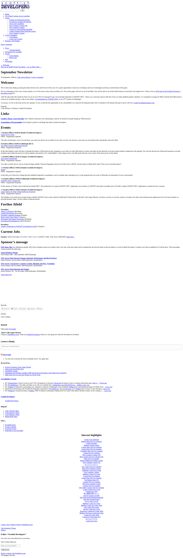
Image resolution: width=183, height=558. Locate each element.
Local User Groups (15, 39)
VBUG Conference (7, 211)
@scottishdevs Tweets (8, 379)
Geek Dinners (14, 56)
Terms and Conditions (16, 24)
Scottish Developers (52, 5)
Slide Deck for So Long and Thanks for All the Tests (22, 375)
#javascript (57, 383)
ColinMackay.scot (13, 334)
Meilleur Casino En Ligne (91, 474)
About (7, 18)
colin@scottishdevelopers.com (144, 103)
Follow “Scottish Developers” (13, 534)
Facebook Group (10, 429)
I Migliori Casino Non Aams (91, 470)
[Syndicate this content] (1, 355)
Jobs (6, 59)
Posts (2, 44)
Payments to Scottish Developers (20, 22)
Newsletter (8, 61)
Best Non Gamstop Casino (92, 484)
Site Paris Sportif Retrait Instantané (91, 497)
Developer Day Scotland (13, 52)
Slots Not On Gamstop (91, 459)
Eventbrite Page (10, 425)
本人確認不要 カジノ (91, 493)
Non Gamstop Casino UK (91, 462)
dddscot (11, 387)
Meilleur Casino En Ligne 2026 (91, 505)
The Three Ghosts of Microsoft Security (14, 146)
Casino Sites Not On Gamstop (91, 447)
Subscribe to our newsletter (14, 430)
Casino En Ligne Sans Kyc (91, 517)
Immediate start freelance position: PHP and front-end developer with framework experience (36, 373)
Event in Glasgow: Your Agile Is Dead (18, 367)
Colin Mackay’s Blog (12, 413)
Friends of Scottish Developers (19, 20)
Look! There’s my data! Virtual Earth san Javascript (18, 192)
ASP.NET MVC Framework (10, 181)
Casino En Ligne (91, 521)
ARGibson (67, 389)
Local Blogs (13, 37)
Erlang (3, 170)
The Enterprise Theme (8, 528)
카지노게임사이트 (91, 501)
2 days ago (85, 385)
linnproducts (13, 383)
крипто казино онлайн (91, 495)
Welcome (5, 65)
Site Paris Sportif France (91, 499)
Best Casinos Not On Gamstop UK (91, 457)
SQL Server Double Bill (9, 158)
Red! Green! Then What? (9, 217)
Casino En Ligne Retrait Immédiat (20, 29)
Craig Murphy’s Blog (12, 415)
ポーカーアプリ (91, 519)
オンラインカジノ (91, 464)
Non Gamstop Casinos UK (18, 26)
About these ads (6, 275)
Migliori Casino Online (91, 445)
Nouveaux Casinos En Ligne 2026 (91, 511)
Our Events (7, 355)
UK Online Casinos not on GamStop (17, 16)
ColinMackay (13, 385)
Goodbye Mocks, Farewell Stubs (12, 119)
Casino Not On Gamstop (91, 476)
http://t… (95, 383)
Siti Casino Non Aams (91, 507)
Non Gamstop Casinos (16, 27)
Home (7, 14)
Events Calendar (10, 427)
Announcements (14, 50)
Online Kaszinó (91, 443)
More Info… (71, 237)
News (7, 48)
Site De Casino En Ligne (91, 509)
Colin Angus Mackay (24, 77)
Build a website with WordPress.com (13, 553)
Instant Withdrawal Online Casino (91, 461)
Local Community (11, 35)
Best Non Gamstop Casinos (91, 468)
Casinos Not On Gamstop (91, 482)
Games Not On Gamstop (91, 453)
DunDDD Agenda (11, 371)
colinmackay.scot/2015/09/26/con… (64, 385)
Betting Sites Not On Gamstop (91, 441)
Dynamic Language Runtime (10, 215)
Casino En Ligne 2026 (91, 515)
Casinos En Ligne (92, 491)
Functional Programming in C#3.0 (12, 221)
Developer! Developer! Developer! (12, 219)
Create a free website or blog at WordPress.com (17, 525)
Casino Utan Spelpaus (91, 440)
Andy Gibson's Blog (12, 411)
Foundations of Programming (11, 122)
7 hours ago (103, 383)
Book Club (13, 58)
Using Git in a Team (7, 135)
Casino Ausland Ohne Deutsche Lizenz (22, 31)
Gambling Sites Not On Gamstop (91, 451)
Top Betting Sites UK (91, 480)
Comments (8, 44)
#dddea (79, 385)
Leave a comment (37, 77)
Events (7, 54)
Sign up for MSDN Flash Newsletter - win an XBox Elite (21, 67)
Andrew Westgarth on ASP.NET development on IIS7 (19, 226)
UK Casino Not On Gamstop (91, 467)
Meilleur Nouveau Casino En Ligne (91, 513)
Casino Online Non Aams (91, 489)
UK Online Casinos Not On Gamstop (91, 488)
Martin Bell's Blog (11, 416)
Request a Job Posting (12, 41)
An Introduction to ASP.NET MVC (47, 99)
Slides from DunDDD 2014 (14, 369)
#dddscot (72, 387)
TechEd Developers (7, 213)
